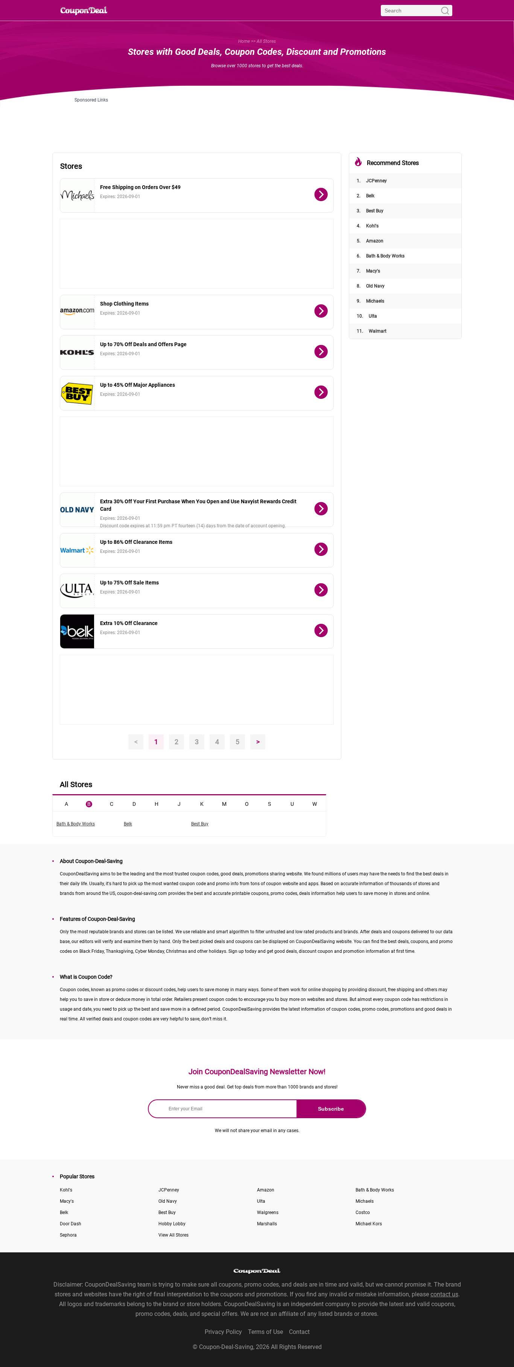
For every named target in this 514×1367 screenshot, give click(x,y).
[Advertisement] (257, 119)
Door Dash (70, 1223)
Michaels (370, 301)
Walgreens (267, 1212)
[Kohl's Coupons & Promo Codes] (77, 352)
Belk (365, 195)
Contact (299, 1331)
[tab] (66, 803)
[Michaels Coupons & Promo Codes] (77, 195)
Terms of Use (265, 1331)
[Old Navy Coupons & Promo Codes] (77, 510)
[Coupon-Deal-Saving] (84, 10)
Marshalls (267, 1223)
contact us (444, 1294)
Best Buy (370, 210)
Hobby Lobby (172, 1223)
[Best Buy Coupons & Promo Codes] (77, 393)
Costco (363, 1212)
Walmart (371, 331)
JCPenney (372, 180)
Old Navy (371, 286)
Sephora (68, 1235)
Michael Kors (369, 1223)
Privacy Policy (223, 1331)
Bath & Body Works (381, 256)
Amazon (370, 241)
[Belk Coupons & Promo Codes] (77, 631)
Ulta (367, 316)
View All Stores (173, 1235)
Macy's (368, 271)
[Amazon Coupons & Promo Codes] (77, 312)
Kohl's (368, 226)
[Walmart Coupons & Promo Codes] (77, 550)
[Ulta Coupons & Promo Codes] (77, 591)
